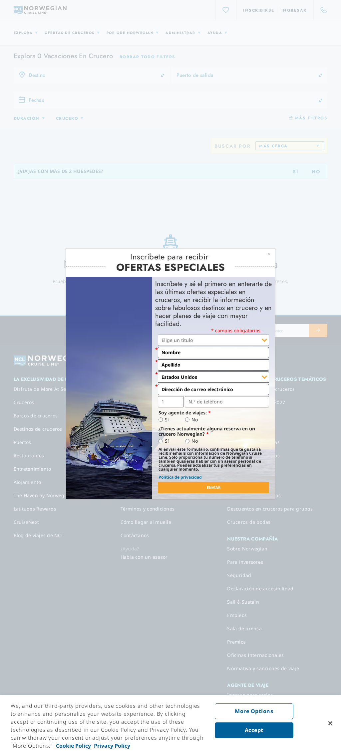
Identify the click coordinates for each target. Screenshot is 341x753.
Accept (254, 730)
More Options (254, 711)
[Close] (330, 723)
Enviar (213, 487)
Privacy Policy (111, 745)
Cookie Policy (73, 745)
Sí (167, 419)
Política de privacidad (180, 477)
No (194, 419)
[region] (170, 724)
